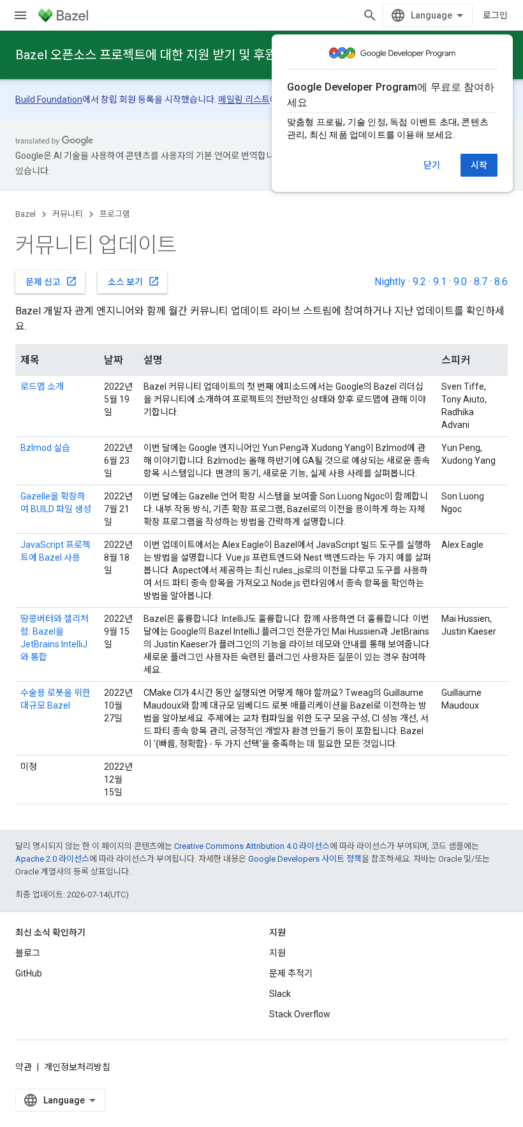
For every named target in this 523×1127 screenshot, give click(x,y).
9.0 (460, 282)
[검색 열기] (370, 15)
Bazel (25, 214)
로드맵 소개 (42, 386)
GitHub (28, 973)
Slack (280, 994)
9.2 (419, 282)
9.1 (439, 282)
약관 (23, 1067)
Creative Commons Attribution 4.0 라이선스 (252, 846)
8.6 (501, 282)
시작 (479, 165)
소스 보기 (133, 281)
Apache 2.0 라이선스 (52, 859)
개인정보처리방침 (77, 1067)
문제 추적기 (291, 973)
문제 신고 (51, 281)
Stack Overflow (299, 1014)
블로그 (27, 953)
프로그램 (114, 214)
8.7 (480, 282)
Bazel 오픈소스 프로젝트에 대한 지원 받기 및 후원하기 (157, 55)
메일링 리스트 (244, 99)
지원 (277, 953)
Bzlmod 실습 (45, 448)
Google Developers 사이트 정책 (305, 859)
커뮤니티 (67, 214)
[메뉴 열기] (20, 15)
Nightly (390, 282)
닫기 (432, 165)
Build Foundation (48, 99)
